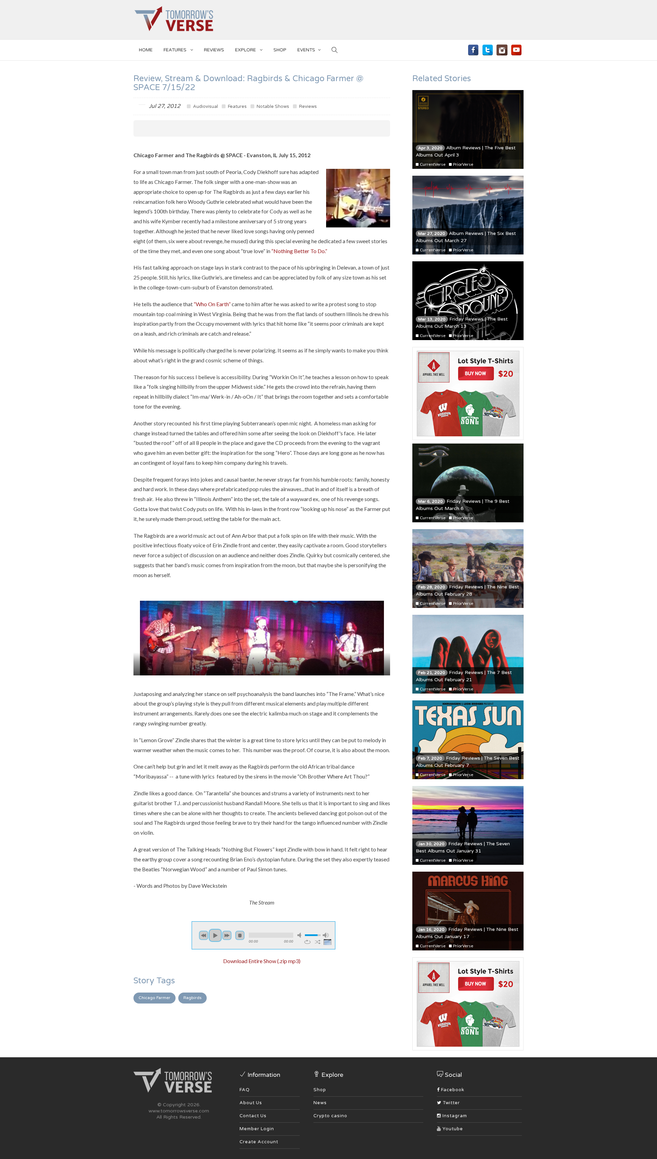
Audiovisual (205, 106)
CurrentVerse (432, 164)
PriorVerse (462, 164)
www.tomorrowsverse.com (179, 1111)
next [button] (227, 935)
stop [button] (240, 935)
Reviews (214, 50)
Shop (319, 1090)
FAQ (245, 1090)
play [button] (215, 935)
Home (146, 50)
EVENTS (306, 50)
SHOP (279, 50)
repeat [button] (307, 942)
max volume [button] (326, 935)
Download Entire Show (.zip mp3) (261, 961)
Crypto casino (330, 1116)
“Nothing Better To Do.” (299, 251)
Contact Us (253, 1116)
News (320, 1103)
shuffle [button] (317, 942)
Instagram (454, 1116)
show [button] (328, 942)
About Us (251, 1103)
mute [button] (300, 935)
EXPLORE (246, 50)
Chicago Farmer (154, 997)
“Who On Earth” (212, 304)
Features (176, 50)
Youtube (452, 1129)
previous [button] (203, 935)
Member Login (257, 1129)
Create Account (259, 1142)
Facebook (452, 1090)
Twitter (450, 1103)
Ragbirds (192, 997)
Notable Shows (272, 106)
